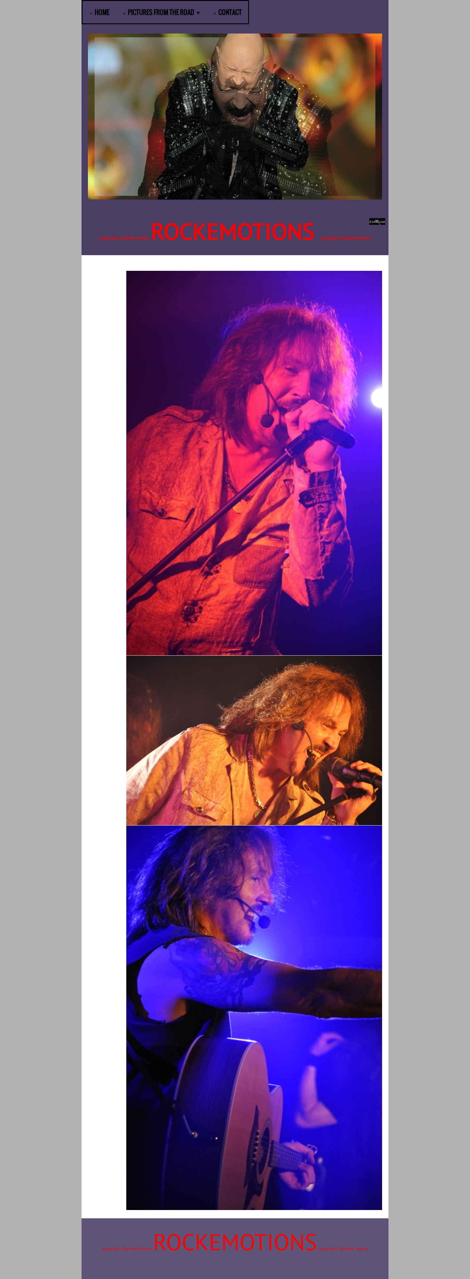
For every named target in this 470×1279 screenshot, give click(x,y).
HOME (102, 12)
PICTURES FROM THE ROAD (161, 12)
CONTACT (230, 12)
